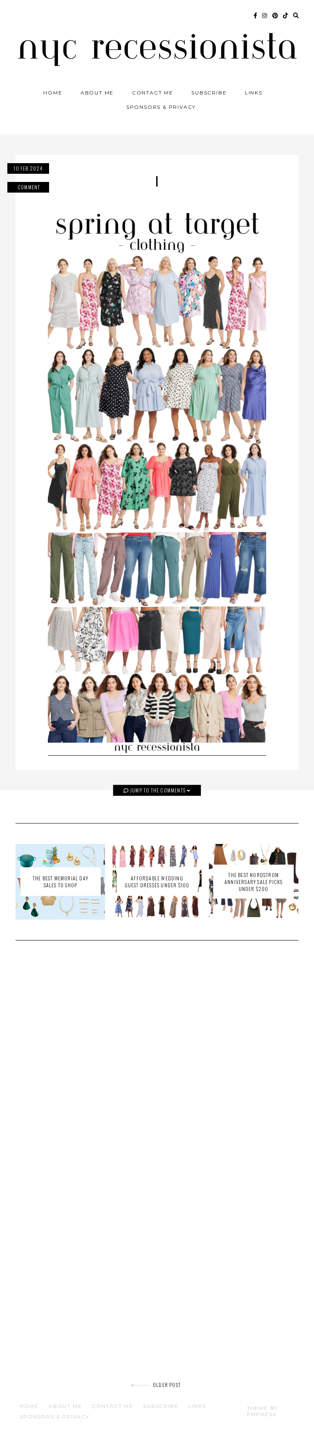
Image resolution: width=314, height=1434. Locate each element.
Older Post (167, 1384)
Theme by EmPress (262, 1411)
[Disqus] (157, 1063)
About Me (97, 93)
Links (253, 93)
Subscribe (209, 93)
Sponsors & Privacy (161, 107)
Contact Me (152, 93)
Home (52, 93)
